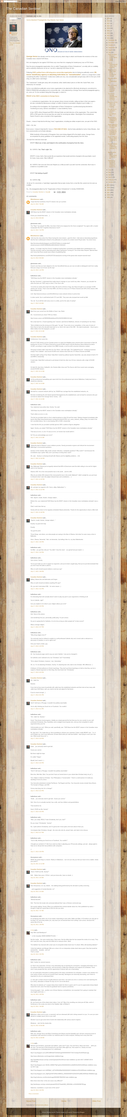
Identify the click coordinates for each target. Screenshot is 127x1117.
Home (64, 1101)
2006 (108, 195)
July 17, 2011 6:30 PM (37, 851)
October (111, 45)
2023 (108, 18)
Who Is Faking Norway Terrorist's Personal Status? (112, 88)
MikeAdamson (35, 199)
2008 (108, 190)
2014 (108, 30)
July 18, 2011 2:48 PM (37, 994)
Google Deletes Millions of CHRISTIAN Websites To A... (112, 147)
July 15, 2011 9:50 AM (37, 258)
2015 (108, 28)
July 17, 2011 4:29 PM (37, 646)
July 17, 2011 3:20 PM (37, 606)
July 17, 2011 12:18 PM (37, 458)
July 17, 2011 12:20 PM (37, 479)
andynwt (69, 1112)
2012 (108, 35)
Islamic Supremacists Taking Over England (112, 65)
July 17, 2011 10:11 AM (37, 331)
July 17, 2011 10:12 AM (37, 371)
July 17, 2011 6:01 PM (37, 695)
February (111, 179)
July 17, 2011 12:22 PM (37, 489)
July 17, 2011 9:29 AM (37, 303)
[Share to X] (61, 192)
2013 (108, 33)
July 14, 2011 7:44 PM (37, 230)
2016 (108, 26)
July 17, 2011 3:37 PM (37, 627)
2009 (108, 187)
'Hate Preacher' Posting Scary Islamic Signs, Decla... (112, 57)
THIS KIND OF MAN (60, 129)
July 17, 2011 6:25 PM (37, 811)
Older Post (96, 1101)
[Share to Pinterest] (65, 192)
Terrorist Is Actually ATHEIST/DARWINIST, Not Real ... (112, 97)
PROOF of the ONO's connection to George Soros (42, 96)
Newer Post (31, 1101)
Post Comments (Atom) (41, 1105)
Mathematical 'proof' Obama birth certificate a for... (112, 155)
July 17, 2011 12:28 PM (37, 512)
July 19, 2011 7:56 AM (37, 1006)
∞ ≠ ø (32, 930)
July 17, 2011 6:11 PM (37, 708)
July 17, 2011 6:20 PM (37, 763)
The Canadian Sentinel (23, 8)
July (109, 52)
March (110, 177)
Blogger (82, 1112)
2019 (108, 21)
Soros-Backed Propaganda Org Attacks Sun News (45, 20)
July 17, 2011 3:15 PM (37, 588)
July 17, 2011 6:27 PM (37, 832)
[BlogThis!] (59, 192)
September (111, 47)
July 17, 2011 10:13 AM (37, 383)
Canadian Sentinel (36, 209)
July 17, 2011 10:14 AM (37, 399)
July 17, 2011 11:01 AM (37, 437)
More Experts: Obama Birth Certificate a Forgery (112, 120)
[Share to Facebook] (63, 192)
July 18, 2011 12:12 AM (37, 863)
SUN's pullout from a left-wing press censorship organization (52, 72)
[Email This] (58, 192)
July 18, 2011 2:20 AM (37, 877)
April (109, 175)
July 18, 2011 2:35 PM (37, 954)
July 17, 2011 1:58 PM (37, 571)
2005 (108, 197)
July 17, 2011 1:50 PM (37, 542)
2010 (108, 185)
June (110, 170)
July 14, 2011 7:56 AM (37, 204)
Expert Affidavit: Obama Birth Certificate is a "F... (112, 139)
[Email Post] (54, 192)
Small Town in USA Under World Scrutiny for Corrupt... (112, 73)
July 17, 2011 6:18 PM (37, 738)
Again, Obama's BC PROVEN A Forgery (112, 126)
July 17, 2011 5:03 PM (37, 672)
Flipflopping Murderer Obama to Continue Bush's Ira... (112, 164)
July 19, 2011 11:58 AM (37, 1037)
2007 (108, 192)
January (111, 182)
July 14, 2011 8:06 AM (37, 218)
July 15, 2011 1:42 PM (37, 270)
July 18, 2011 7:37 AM (37, 910)
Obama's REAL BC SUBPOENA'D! (112, 81)
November (111, 42)
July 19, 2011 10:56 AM (37, 1025)
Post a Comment (34, 1093)
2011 (108, 38)
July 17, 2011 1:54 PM (37, 552)
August (110, 50)
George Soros (31, 56)
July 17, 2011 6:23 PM (37, 790)
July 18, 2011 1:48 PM (37, 924)
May (109, 172)
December (111, 40)
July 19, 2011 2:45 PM (37, 1090)
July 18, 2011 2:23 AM (37, 891)
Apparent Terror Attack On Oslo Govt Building (112, 104)
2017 (108, 23)
